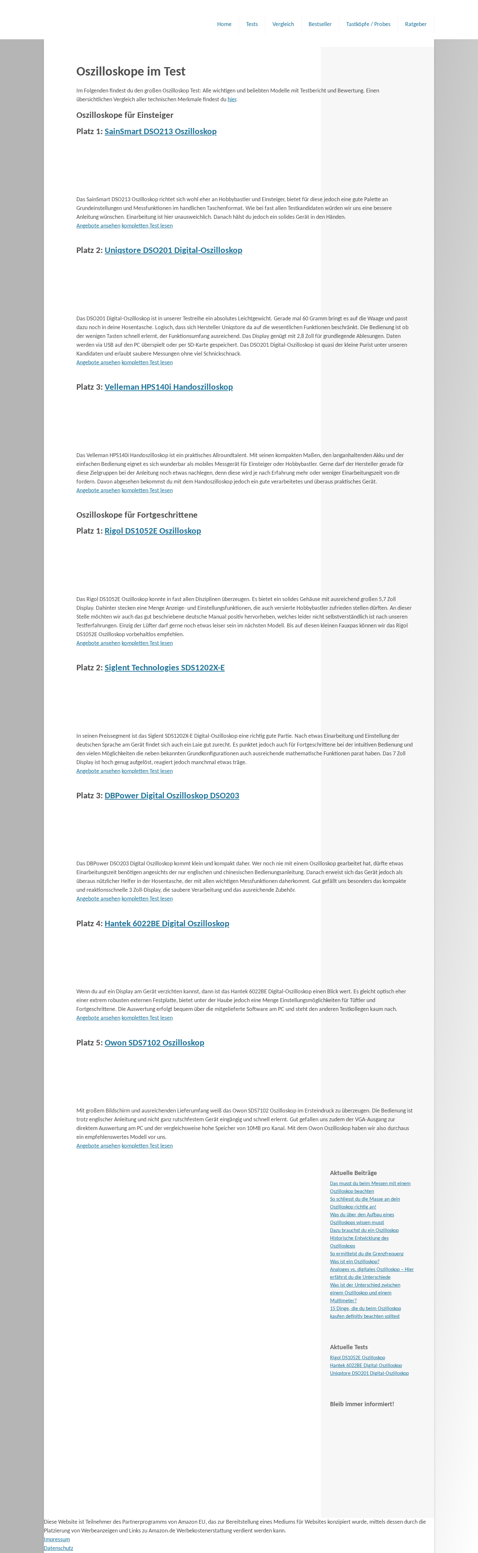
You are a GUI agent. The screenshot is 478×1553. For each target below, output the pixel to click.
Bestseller (320, 24)
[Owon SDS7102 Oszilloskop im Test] (125, 1102)
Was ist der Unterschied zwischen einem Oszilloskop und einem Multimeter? (365, 1293)
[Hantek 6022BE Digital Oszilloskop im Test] (125, 983)
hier (232, 100)
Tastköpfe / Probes (368, 24)
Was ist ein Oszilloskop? (354, 1262)
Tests (252, 24)
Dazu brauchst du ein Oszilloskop (364, 1230)
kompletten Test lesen (147, 226)
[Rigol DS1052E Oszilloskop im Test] (125, 591)
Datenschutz (58, 1549)
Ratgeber (416, 24)
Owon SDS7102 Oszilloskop (154, 1043)
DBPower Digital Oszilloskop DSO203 (172, 796)
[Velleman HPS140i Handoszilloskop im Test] (125, 447)
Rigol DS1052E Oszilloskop (153, 531)
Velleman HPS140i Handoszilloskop (169, 387)
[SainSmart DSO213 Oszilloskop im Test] (125, 191)
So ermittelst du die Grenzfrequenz (367, 1254)
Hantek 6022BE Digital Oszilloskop (167, 924)
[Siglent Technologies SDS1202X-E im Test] (125, 727)
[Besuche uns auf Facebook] (372, 1458)
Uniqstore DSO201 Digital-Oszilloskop (173, 250)
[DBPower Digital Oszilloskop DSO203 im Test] (125, 855)
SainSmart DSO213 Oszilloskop (161, 132)
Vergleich (283, 24)
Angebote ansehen (98, 226)
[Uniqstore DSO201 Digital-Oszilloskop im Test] (125, 310)
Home (224, 24)
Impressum (57, 1540)
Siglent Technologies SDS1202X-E (165, 668)
